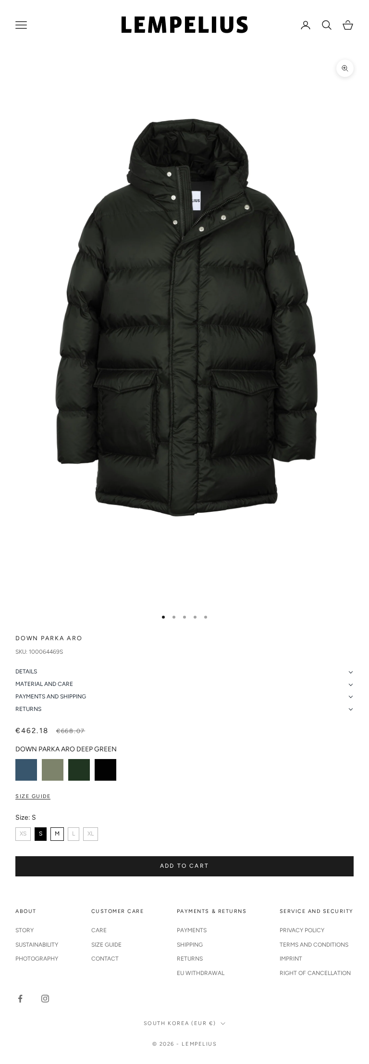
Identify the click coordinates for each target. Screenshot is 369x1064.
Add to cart (184, 865)
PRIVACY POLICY (302, 930)
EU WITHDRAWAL (200, 973)
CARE (99, 930)
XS (23, 833)
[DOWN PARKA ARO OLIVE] (52, 770)
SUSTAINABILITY (36, 944)
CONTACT (105, 958)
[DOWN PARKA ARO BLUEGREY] (26, 770)
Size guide (32, 796)
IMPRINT (291, 958)
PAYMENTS (192, 930)
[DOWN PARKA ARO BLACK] (105, 770)
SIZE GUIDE (106, 944)
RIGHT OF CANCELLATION (315, 973)
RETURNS (190, 958)
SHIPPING (190, 944)
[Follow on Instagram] (45, 998)
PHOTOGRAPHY (36, 958)
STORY (24, 930)
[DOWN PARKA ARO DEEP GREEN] (79, 770)
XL (90, 833)
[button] (184, 672)
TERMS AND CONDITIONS (314, 944)
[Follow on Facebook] (20, 998)
